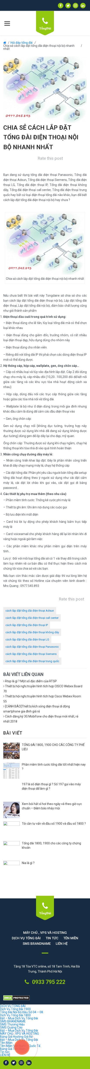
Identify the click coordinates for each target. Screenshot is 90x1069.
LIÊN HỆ (62, 944)
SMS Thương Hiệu (12, 1024)
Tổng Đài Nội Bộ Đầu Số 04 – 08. (22, 1012)
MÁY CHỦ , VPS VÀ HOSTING (45, 933)
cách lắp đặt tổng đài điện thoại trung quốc (32, 661)
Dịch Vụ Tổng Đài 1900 (15, 1009)
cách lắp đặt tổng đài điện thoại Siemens (31, 654)
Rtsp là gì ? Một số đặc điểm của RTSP (31, 681)
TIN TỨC (52, 938)
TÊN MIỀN (70, 938)
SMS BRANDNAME (37, 944)
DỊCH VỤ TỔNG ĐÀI (26, 938)
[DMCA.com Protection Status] (45, 998)
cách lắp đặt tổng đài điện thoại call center (32, 617)
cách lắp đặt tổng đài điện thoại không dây (32, 632)
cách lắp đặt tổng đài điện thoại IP (26, 625)
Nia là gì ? (28, 863)
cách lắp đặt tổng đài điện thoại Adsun (29, 610)
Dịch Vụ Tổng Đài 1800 (15, 1015)
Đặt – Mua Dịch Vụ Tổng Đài (19, 1018)
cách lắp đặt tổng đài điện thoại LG (27, 639)
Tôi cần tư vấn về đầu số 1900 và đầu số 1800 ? (54, 823)
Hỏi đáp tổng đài (21, 42)
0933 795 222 (48, 982)
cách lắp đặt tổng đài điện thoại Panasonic (32, 646)
